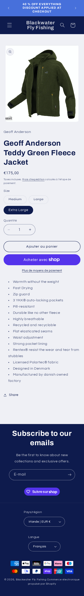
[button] (9, 25)
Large (41, 200)
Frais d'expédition (33, 179)
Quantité (10, 220)
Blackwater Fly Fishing (31, 579)
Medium (18, 200)
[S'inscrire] (70, 474)
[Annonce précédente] (8, 8)
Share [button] (13, 395)
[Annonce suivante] (75, 8)
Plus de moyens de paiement (42, 270)
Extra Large (18, 210)
